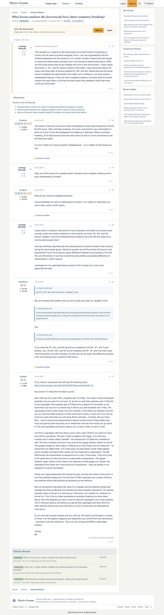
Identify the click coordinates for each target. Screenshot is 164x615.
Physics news (18, 102)
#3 (113, 168)
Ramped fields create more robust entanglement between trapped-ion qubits (50, 107)
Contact (120, 607)
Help (146, 607)
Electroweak (77, 21)
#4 (113, 190)
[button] (58, 3)
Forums (65, 3)
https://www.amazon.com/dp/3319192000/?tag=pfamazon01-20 (63, 385)
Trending (79, 3)
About (127, 607)
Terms (133, 607)
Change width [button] (33, 607)
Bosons (67, 21)
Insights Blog (50, 3)
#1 (113, 46)
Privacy (140, 607)
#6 (113, 282)
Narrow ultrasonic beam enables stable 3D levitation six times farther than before (52, 112)
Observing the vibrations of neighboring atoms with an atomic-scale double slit (51, 110)
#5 (113, 225)
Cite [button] (110, 88)
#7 (113, 376)
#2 (113, 120)
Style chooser (18, 607)
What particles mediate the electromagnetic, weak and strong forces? (56, 579)
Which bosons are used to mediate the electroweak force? (50, 557)
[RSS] (151, 607)
